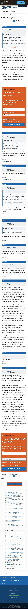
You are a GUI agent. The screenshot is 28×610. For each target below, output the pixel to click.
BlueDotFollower (16, 513)
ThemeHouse (22, 607)
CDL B (11, 121)
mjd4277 (12, 549)
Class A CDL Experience (9, 112)
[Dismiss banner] (26, 2)
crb (7, 136)
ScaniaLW (13, 503)
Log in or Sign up (22, 6)
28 (23, 20)
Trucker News (13, 591)
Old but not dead (18, 565)
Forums (15, 7)
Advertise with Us (13, 595)
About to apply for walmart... (16, 495)
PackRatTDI (10, 264)
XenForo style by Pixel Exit (14, 605)
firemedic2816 (15, 499)
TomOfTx (9, 29)
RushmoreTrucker (8, 511)
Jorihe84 (9, 169)
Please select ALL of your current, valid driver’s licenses (12, 118)
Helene (12, 524)
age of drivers (14, 532)
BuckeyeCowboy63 (12, 247)
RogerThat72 (7, 507)
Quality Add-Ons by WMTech (14, 606)
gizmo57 (4, 161)
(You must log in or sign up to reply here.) (9, 474)
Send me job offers (14, 124)
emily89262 (13, 534)
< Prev (2, 20)
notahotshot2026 (8, 543)
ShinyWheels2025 (8, 557)
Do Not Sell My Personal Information (13, 600)
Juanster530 (14, 517)
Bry (8, 560)
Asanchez (13, 538)
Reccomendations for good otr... (17, 552)
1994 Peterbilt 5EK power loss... (17, 536)
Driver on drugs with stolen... (14, 559)
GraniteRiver (7, 522)
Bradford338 (7, 547)
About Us (13, 588)
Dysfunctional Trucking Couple (16, 548)
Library (13, 593)
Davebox (12, 553)
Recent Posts (12, 11)
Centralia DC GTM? (14, 492)
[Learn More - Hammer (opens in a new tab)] (14, 2)
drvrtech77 (9, 187)
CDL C (18, 121)
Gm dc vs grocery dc (17, 512)
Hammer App (13, 597)
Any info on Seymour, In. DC (18, 498)
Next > (2, 23)
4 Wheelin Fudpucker (19, 567)
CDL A (5, 121)
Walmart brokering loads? (16, 501)
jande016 (12, 493)
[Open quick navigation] (25, 15)
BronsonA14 (7, 564)
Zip (4, 107)
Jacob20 (12, 496)
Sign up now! (14, 484)
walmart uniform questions (17, 516)
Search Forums (5, 11)
